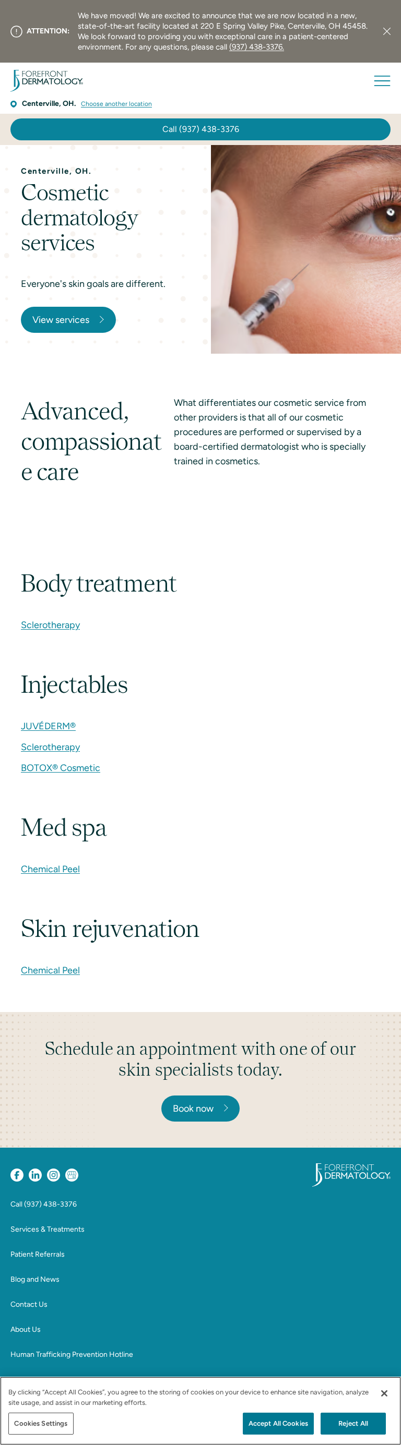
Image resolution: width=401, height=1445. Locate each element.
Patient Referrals (37, 1254)
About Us (25, 1329)
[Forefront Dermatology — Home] (46, 81)
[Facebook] (16, 1175)
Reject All (353, 1423)
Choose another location (116, 103)
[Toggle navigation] (382, 81)
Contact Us (29, 1304)
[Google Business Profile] (71, 1175)
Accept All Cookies (278, 1423)
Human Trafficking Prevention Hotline (71, 1354)
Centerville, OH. (49, 103)
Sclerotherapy (50, 625)
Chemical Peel (50, 869)
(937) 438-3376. (256, 47)
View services (60, 320)
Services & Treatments (47, 1229)
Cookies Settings (40, 1423)
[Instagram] (53, 1175)
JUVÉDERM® (48, 726)
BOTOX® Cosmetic (60, 768)
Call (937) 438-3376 (200, 129)
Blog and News (35, 1279)
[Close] (387, 31)
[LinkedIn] (35, 1175)
